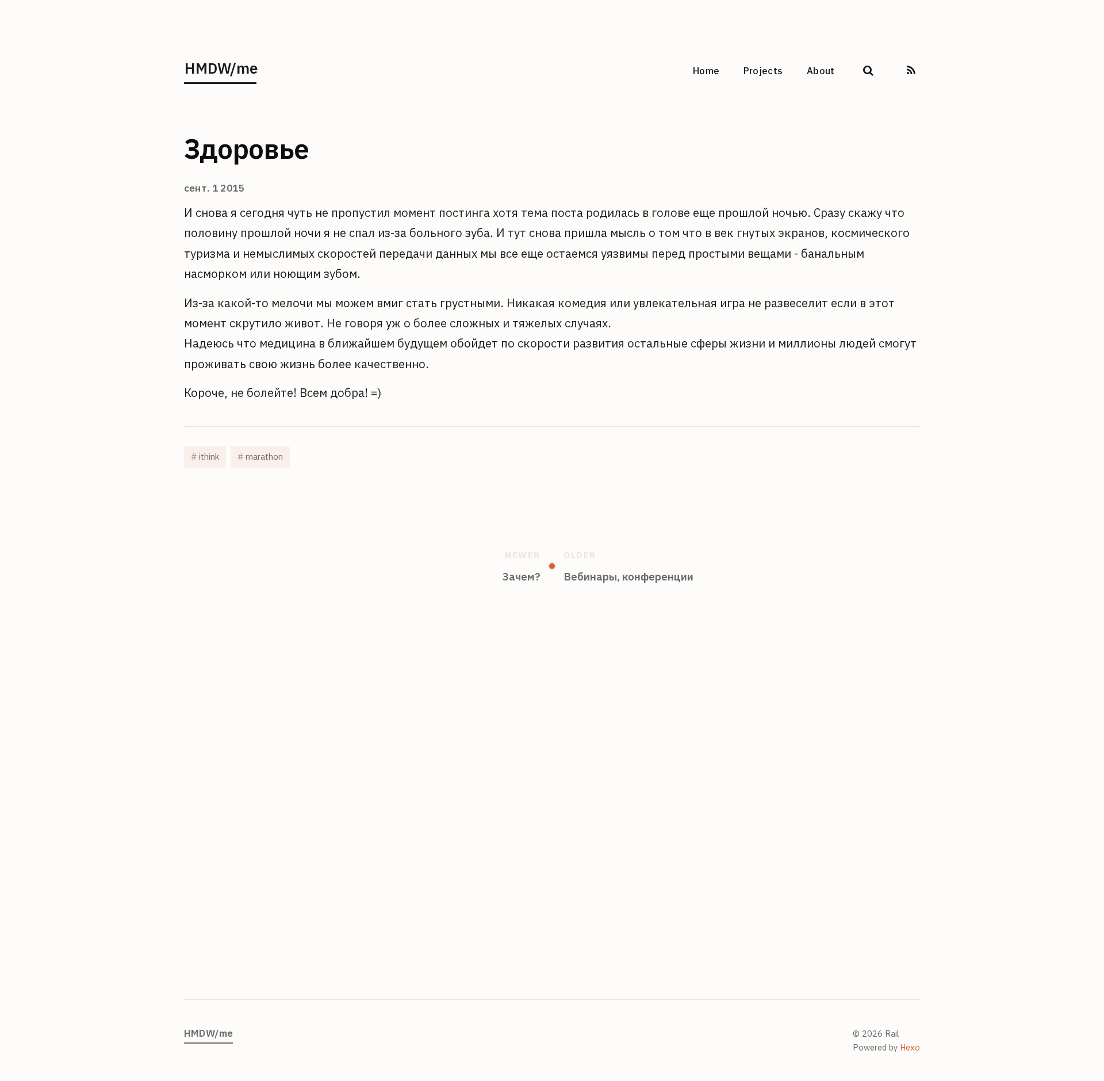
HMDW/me (221, 68)
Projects (763, 70)
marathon (264, 456)
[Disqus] (552, 808)
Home (706, 70)
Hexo (910, 1047)
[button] (868, 66)
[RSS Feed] (911, 66)
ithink (209, 456)
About (821, 70)
